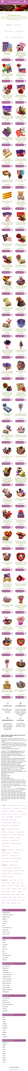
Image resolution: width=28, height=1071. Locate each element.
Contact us (5, 921)
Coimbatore (4, 885)
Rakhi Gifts (5, 1011)
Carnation (23, 814)
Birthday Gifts (6, 968)
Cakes (4, 942)
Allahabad (15, 880)
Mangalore (19, 891)
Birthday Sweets (5, 858)
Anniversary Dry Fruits (19, 870)
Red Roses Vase (22, 805)
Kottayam (8, 891)
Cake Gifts (18, 837)
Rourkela (20, 897)
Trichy (8, 900)
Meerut (8, 894)
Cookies (7, 37)
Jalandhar (14, 888)
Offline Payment (6, 916)
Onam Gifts (5, 1006)
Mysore (13, 894)
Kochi (3, 891)
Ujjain (3, 903)
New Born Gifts (6, 985)
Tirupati (3, 900)
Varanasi (8, 903)
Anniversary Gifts (6, 966)
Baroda (8, 883)
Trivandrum (13, 900)
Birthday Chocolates (6, 852)
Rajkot (14, 897)
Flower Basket (5, 819)
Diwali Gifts (5, 1000)
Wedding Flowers (6, 825)
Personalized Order (7, 927)
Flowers (4, 940)
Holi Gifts (5, 1008)
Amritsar (21, 880)
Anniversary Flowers (6, 822)
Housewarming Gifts (7, 978)
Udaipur (23, 900)
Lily (19, 814)
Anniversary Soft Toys (17, 873)
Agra (10, 880)
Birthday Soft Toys (16, 852)
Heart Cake (4, 832)
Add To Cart (6, 59)
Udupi (18, 900)
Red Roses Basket (15, 808)
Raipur (10, 897)
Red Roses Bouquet (12, 805)
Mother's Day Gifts (7, 983)
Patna (22, 894)
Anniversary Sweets (6, 873)
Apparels (5, 959)
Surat (24, 897)
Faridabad (17, 885)
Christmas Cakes (6, 846)
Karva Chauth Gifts (7, 981)
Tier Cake (13, 834)
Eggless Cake (11, 832)
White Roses (20, 811)
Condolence (5, 970)
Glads (3, 816)
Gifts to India (5, 929)
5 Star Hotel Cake (20, 832)
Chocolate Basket (20, 31)
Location (4, 923)
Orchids (10, 814)
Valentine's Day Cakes (15, 843)
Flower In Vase (13, 819)
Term (4, 925)
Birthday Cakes (5, 840)
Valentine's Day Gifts (7, 989)
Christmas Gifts (6, 998)
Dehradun (11, 885)
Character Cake (20, 834)
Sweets (4, 946)
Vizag (19, 903)
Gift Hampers (15, 861)
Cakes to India (6, 934)
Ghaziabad (23, 885)
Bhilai (18, 883)
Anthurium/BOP (9, 816)
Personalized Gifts (7, 955)
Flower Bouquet (18, 816)
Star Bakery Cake (6, 834)
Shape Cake (4, 837)
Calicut (22, 883)
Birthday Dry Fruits (14, 855)
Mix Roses (4, 814)
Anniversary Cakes (14, 840)
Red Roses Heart (6, 808)
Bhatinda (13, 883)
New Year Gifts (6, 987)
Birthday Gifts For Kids (16, 858)
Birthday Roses (5, 855)
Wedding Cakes (5, 843)
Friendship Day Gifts (7, 974)
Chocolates (8, 24)
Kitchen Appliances (6, 861)
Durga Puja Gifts (6, 1002)
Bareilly (3, 883)
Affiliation (5, 919)
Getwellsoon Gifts (6, 976)
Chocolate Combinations (17, 37)
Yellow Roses (5, 811)
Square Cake (17, 829)
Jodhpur (19, 888)
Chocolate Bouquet (8, 31)
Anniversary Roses (13, 865)
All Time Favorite (18, 24)
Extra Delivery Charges (8, 914)
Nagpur (18, 894)
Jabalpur (8, 888)
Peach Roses (12, 811)
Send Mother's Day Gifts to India (8, 788)
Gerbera (15, 814)
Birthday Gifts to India (15, 768)
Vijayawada (13, 903)
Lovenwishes (14, 2)
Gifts (4, 951)
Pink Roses (23, 808)
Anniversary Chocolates (7, 870)
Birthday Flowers (16, 822)
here (12, 709)
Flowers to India (6, 932)
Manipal (3, 894)
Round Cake (9, 829)
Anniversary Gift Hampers (8, 876)
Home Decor (5, 957)
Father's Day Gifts (7, 972)
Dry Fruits (5, 949)
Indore (3, 888)
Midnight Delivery (6, 912)
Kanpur (24, 888)
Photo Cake (11, 837)
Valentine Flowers (15, 825)
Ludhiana (14, 891)
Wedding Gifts (6, 991)
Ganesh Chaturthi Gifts (8, 1004)
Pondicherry (4, 897)
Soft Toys (5, 953)
